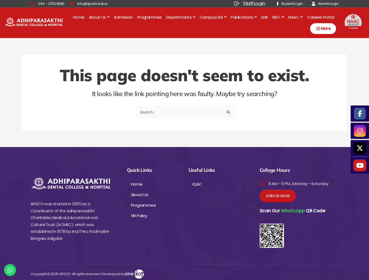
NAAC (293, 17)
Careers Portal (320, 17)
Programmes (149, 17)
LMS (264, 17)
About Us (97, 17)
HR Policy (139, 215)
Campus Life (211, 17)
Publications (242, 17)
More (326, 28)
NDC (276, 17)
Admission (123, 17)
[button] (99, 17)
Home (79, 17)
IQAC (197, 184)
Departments (179, 17)
